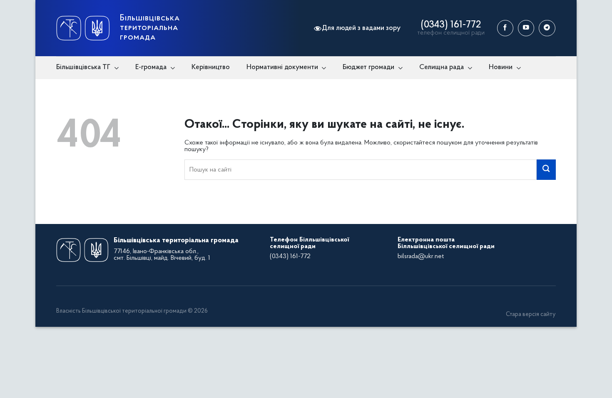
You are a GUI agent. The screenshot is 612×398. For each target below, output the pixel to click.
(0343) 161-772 (451, 25)
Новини (500, 67)
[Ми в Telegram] (547, 28)
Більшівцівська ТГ (83, 67)
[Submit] (546, 169)
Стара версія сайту (531, 314)
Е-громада (151, 67)
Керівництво (211, 67)
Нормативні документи (282, 67)
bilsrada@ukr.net (421, 256)
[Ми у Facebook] (505, 28)
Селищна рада (441, 67)
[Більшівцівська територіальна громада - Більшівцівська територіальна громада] (82, 28)
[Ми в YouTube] (526, 28)
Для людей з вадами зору (361, 28)
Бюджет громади (368, 67)
